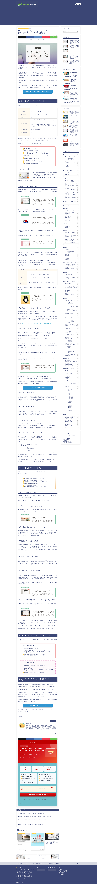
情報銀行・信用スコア (70, 159)
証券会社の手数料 (71, 364)
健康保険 (68, 252)
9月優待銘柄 (70, 410)
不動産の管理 (71, 226)
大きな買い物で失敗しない (71, 334)
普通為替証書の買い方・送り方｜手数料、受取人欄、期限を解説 (31, 824)
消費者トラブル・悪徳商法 (71, 277)
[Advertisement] (48, 17)
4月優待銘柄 (70, 403)
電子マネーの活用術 (71, 198)
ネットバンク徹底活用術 (71, 416)
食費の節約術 (71, 355)
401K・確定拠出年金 (70, 251)
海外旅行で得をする (70, 341)
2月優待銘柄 (70, 401)
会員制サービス (71, 166)
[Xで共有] (22, 37)
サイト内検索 (78, 4)
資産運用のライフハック (71, 368)
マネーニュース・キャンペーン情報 (71, 202)
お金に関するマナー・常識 (71, 172)
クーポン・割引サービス (71, 313)
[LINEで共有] (53, 37)
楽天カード (20, 716)
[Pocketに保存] (46, 37)
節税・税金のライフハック (71, 281)
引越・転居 (71, 213)
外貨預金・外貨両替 (71, 418)
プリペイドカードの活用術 (71, 194)
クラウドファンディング (71, 162)
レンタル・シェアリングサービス (71, 325)
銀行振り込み (71, 424)
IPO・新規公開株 (69, 389)
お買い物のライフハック (71, 300)
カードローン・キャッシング (71, 264)
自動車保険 (71, 259)
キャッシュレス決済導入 (71, 181)
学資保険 (71, 255)
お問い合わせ (61, 872)
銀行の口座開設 (71, 420)
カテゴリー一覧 (61, 873)
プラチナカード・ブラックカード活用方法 (71, 193)
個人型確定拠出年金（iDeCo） (71, 287)
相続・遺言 (71, 278)
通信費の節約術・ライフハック (71, 344)
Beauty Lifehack (66, 439)
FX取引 (68, 380)
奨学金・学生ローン (71, 267)
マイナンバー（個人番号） (71, 286)
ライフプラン (71, 208)
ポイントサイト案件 (70, 320)
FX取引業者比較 (71, 360)
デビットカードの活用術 (71, 189)
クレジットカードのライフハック (23, 28)
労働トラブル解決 (71, 274)
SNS (71, 161)
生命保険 (71, 258)
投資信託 (71, 382)
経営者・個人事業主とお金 (71, 240)
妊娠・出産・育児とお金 (71, 212)
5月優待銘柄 (70, 405)
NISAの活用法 (71, 283)
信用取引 (68, 390)
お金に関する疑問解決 (71, 170)
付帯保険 (71, 196)
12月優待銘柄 (70, 398)
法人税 (71, 291)
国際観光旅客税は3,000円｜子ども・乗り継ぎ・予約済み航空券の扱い (32, 813)
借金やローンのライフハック (71, 262)
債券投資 (71, 377)
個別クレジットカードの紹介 (71, 197)
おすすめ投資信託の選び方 (71, 383)
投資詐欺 (71, 386)
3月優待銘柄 (70, 402)
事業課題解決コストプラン (68, 441)
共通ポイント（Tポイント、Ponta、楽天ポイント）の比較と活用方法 (36, 323)
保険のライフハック (71, 247)
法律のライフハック (71, 272)
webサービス (71, 154)
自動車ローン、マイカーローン (71, 268)
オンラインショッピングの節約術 (71, 306)
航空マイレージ (69, 322)
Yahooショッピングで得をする (72, 310)
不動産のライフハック (71, 223)
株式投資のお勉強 (70, 411)
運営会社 (60, 869)
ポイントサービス (71, 317)
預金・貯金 (71, 427)
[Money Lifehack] (27, 7)
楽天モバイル (69, 352)
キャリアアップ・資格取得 (71, 232)
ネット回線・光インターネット (72, 348)
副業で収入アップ (71, 236)
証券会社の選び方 (71, 358)
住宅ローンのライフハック (71, 244)
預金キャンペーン (71, 425)
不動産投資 (71, 376)
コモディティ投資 (71, 373)
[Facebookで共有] (30, 37)
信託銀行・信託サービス (71, 417)
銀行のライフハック (71, 414)
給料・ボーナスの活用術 (71, 242)
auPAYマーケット (70, 309)
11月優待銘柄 (70, 397)
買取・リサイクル (71, 343)
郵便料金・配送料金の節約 (71, 354)
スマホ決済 (71, 188)
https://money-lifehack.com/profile (32, 733)
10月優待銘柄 (70, 396)
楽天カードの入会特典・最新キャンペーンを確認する (38, 91)
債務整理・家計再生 (71, 265)
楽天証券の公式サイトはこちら (37, 387)
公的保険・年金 (71, 249)
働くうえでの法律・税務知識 (71, 235)
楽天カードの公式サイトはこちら (38, 705)
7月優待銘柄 (70, 407)
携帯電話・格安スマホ (70, 351)
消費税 (71, 293)
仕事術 (71, 230)
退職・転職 (71, 220)
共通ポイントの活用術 (70, 321)
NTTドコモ (68, 347)
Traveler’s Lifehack (66, 438)
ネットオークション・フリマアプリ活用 (71, 315)
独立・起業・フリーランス (71, 239)
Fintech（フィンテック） (71, 156)
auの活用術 (69, 346)
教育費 (71, 214)
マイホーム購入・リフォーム (71, 210)
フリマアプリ (71, 165)
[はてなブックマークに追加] (38, 37)
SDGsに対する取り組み (63, 871)
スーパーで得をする (70, 303)
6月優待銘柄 (70, 406)
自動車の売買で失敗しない (71, 335)
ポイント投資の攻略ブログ (68, 442)
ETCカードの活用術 (71, 180)
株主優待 (68, 394)
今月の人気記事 (61, 874)
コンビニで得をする (70, 302)
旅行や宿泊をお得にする (71, 338)
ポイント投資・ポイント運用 (71, 374)
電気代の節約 (69, 331)
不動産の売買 (71, 225)
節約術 (71, 298)
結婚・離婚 (71, 217)
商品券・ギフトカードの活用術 (71, 332)
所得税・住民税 (71, 289)
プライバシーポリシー (63, 870)
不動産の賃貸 (71, 227)
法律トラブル (71, 276)
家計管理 (71, 337)
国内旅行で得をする (70, 340)
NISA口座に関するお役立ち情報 (71, 361)
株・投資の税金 (71, 290)
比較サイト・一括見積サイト (71, 168)
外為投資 (71, 378)
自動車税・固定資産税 (71, 294)
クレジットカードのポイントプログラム (71, 184)
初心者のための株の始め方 (71, 392)
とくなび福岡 (65, 440)
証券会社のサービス (71, 363)
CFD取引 (71, 370)
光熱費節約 (71, 328)
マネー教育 (71, 205)
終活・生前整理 (71, 216)
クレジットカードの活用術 (71, 186)
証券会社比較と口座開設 (71, 365)
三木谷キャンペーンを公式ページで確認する (38, 794)
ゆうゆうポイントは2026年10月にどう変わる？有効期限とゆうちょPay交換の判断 (35, 816)
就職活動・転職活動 (71, 238)
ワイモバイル (69, 350)
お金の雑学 (71, 174)
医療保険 (71, 254)
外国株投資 (68, 393)
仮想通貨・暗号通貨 (70, 158)
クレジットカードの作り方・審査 (71, 185)
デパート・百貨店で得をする (71, 304)
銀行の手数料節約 (71, 421)
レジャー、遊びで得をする (71, 324)
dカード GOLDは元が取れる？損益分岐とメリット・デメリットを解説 (32, 819)
